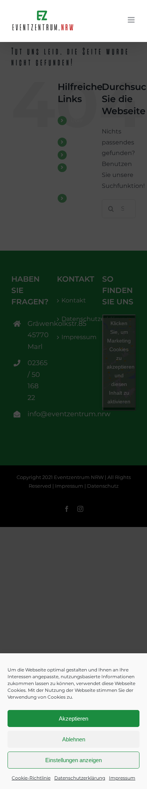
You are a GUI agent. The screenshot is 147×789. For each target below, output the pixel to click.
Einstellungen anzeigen (73, 760)
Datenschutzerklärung (79, 778)
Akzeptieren (73, 718)
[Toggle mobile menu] (132, 20)
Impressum (122, 778)
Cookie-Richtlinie (31, 778)
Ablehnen (73, 739)
